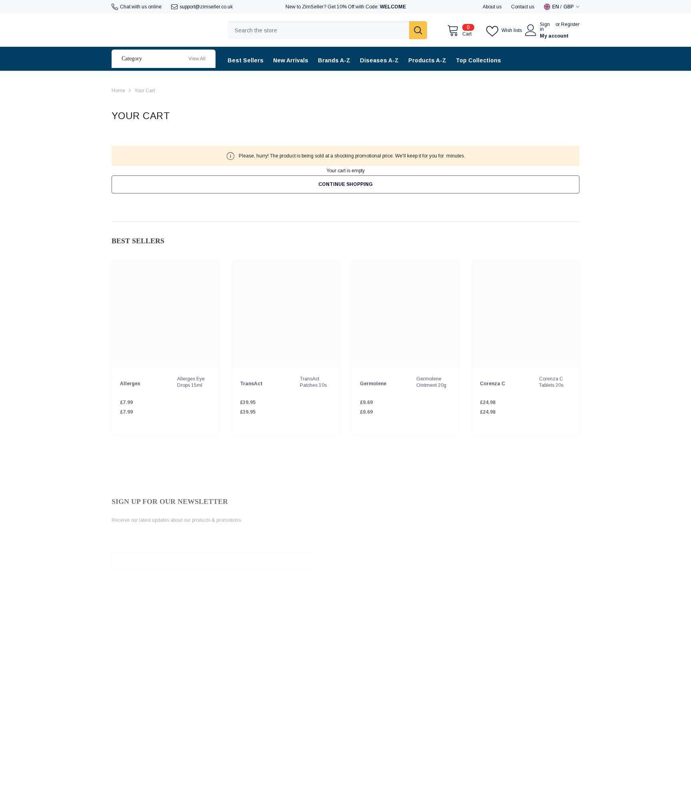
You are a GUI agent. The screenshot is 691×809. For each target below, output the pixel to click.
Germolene (373, 381)
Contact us (522, 7)
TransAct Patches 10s (313, 379)
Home (118, 89)
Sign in (545, 27)
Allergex (130, 381)
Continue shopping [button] (345, 184)
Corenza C (492, 381)
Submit (345, 553)
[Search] (327, 30)
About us (492, 7)
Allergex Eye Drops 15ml (191, 379)
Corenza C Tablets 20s (551, 379)
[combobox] (318, 30)
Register (570, 24)
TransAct (251, 381)
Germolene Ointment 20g (431, 379)
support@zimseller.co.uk (206, 7)
